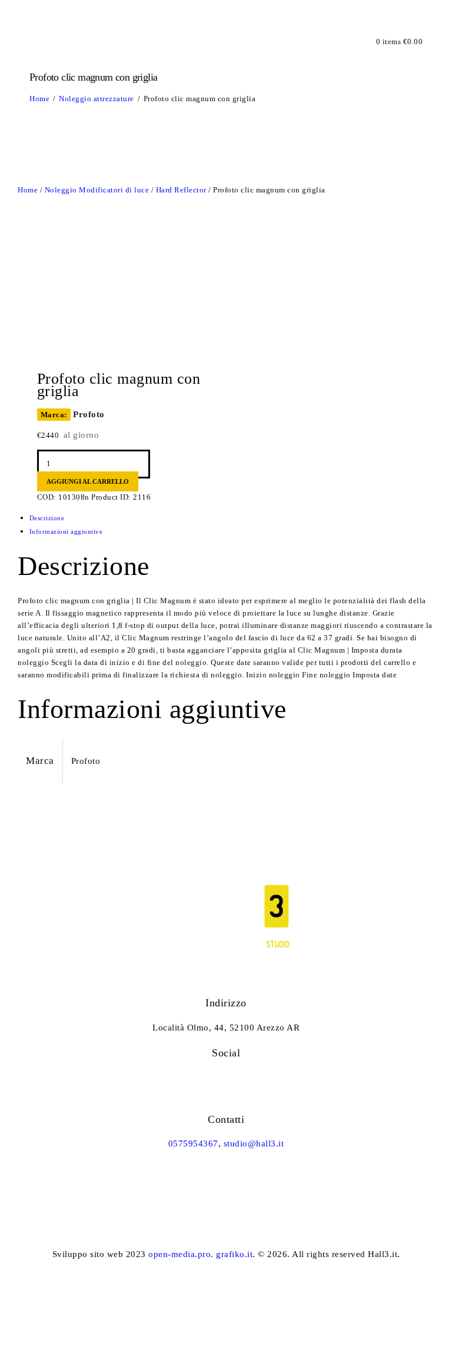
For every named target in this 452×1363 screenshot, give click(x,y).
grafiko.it (234, 1254)
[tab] (232, 518)
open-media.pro (179, 1254)
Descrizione (47, 517)
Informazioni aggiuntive (66, 531)
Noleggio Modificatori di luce (97, 189)
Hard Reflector (181, 189)
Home (39, 98)
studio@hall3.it (254, 1143)
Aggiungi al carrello (87, 481)
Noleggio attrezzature (96, 98)
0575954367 (193, 1143)
